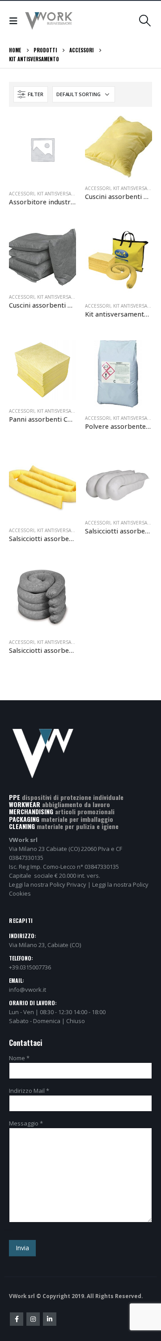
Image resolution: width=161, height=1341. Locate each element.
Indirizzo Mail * (29, 1091)
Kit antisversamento (62, 193)
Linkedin (49, 1319)
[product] (42, 149)
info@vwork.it (27, 990)
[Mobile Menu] (15, 21)
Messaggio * (26, 1123)
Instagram (33, 1319)
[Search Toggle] (145, 20)
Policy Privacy (68, 884)
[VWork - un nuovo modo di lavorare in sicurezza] (48, 21)
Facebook (16, 1319)
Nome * (19, 1058)
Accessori (21, 193)
